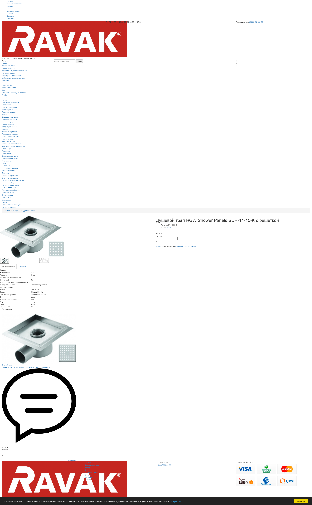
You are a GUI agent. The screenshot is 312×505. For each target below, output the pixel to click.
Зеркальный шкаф (9, 87)
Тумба (4, 95)
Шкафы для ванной (9, 109)
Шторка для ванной (9, 126)
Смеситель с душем (10, 156)
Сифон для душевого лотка (13, 180)
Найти (79, 61)
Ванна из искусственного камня (14, 70)
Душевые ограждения (10, 117)
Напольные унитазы (10, 131)
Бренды (10, 6)
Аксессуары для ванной (11, 75)
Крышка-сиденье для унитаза (13, 146)
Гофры (4, 202)
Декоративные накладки (11, 204)
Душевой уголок (8, 124)
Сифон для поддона (10, 178)
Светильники (7, 104)
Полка (4, 100)
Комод (4, 90)
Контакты (10, 18)
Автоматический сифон (11, 190)
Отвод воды (6, 200)
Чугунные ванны (8, 73)
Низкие (4, 114)
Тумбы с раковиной (9, 107)
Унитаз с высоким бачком (12, 143)
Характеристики (8, 266)
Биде (4, 163)
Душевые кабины (8, 112)
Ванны (4, 63)
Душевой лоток (8, 192)
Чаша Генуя (6, 148)
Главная (10, 1)
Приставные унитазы (10, 136)
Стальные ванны (8, 68)
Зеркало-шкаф (8, 85)
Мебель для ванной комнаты (13, 78)
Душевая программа (10, 158)
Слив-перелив (7, 195)
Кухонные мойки (8, 170)
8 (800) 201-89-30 (256, 22)
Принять (301, 501)
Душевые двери (8, 121)
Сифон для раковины (10, 175)
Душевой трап (7, 197)
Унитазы (5, 129)
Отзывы (22, 266)
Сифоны (5, 173)
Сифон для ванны (9, 207)
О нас (9, 8)
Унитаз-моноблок (8, 141)
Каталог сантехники (14, 3)
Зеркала (5, 82)
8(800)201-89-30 (164, 465)
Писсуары (6, 165)
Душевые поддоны (9, 119)
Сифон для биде (8, 182)
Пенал (4, 97)
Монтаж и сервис (13, 11)
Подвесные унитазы (10, 134)
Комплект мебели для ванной (14, 92)
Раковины (6, 151)
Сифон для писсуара (10, 185)
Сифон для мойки (9, 187)
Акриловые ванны (9, 65)
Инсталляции (7, 161)
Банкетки (5, 80)
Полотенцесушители (10, 168)
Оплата (10, 13)
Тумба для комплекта (10, 102)
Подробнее (175, 501)
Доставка (10, 16)
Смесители (6, 153)
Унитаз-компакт (8, 139)
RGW (169, 227)
